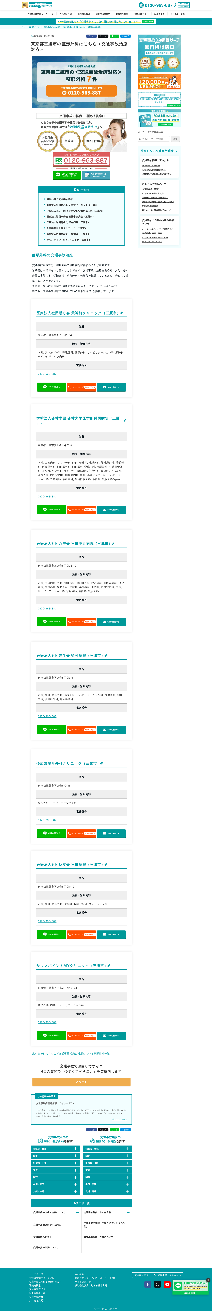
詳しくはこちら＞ (119, 1119)
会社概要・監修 (178, 14)
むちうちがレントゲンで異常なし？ (158, 229)
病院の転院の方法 (150, 206)
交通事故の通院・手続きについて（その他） (104, 1225)
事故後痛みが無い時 (151, 165)
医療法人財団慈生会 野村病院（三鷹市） (68, 222)
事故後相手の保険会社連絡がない (157, 174)
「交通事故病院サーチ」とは (40, 14)
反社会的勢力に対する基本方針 (91, 1285)
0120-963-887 (47, 373)
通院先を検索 (122, 14)
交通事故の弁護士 (42, 1237)
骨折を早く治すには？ (152, 241)
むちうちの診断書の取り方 (154, 170)
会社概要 (79, 1274)
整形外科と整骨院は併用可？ (155, 197)
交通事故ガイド (141, 14)
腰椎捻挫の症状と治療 (152, 233)
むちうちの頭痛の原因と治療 (155, 237)
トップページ (36, 1274)
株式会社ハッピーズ (108, 1309)
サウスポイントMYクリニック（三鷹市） (69, 239)
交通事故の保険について (45, 1247)
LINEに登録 (148, 21)
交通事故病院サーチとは (42, 1277)
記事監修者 (159, 14)
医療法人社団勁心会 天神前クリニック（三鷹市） (73, 204)
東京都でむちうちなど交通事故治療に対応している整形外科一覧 (71, 1053)
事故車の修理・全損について (98, 1237)
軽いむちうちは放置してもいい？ (157, 210)
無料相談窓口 (84, 14)
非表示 (84, 189)
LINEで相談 (184, 6)
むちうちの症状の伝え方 (153, 193)
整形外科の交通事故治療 (60, 199)
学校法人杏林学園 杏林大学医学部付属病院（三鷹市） (76, 210)
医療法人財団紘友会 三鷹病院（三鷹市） (68, 233)
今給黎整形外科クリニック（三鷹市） (67, 228)
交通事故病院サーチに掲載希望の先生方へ (156, 1275)
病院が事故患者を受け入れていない (158, 201)
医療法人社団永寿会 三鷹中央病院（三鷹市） (71, 216)
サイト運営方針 (83, 1281)
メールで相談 (184, 3)
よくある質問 (36, 1300)
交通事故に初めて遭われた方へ (45, 1281)
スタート (81, 1081)
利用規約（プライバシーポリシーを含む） (97, 1277)
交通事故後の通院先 (151, 189)
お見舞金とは (66, 14)
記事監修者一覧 (37, 1292)
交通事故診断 (36, 1296)
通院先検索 (35, 1285)
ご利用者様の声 (103, 14)
